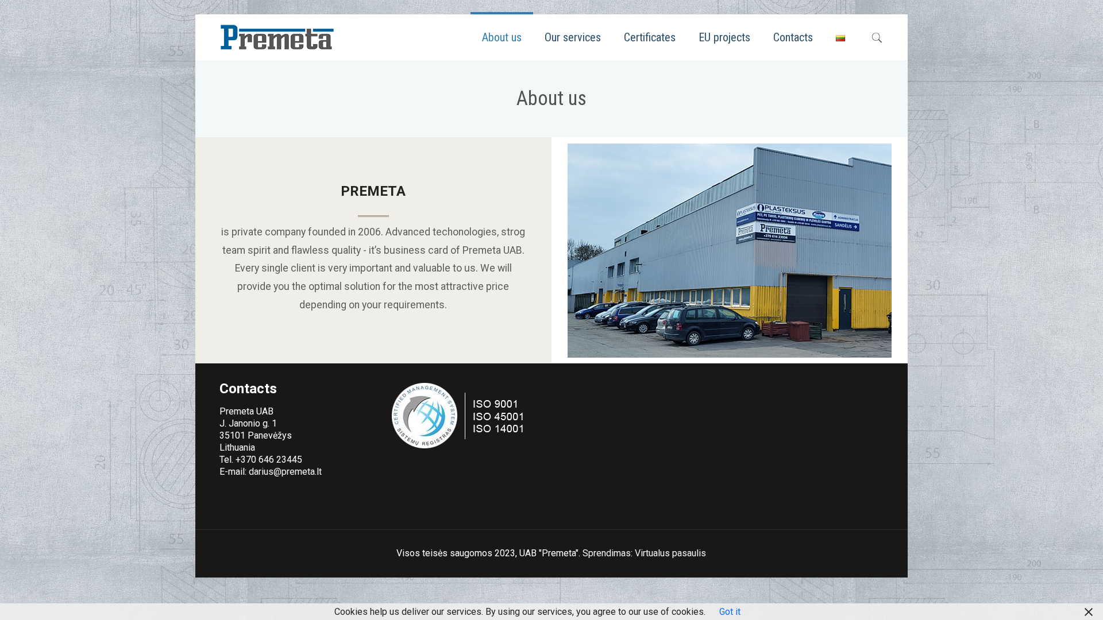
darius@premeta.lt (285, 471)
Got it (730, 611)
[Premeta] (276, 37)
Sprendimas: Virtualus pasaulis (644, 553)
